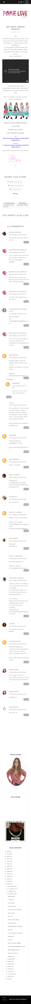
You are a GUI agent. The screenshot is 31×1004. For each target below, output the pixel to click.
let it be (10, 916)
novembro (11, 889)
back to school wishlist (14, 943)
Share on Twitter (17, 185)
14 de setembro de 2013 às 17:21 (17, 252)
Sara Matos (13, 355)
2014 (8, 881)
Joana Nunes (14, 669)
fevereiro (11, 974)
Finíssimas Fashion (16, 578)
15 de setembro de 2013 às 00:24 (17, 438)
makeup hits (11, 896)
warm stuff (11, 903)
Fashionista (13, 707)
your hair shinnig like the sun (16, 946)
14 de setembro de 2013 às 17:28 (17, 274)
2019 (8, 869)
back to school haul (13, 919)
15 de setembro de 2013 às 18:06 (17, 558)
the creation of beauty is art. (18, 310)
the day (10, 929)
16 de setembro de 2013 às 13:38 (17, 644)
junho (10, 964)
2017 (8, 874)
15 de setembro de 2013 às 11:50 (17, 477)
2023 (8, 859)
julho (9, 961)
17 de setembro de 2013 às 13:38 (17, 672)
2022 (8, 861)
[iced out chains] (15, 841)
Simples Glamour (15, 512)
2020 (8, 866)
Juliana (12, 623)
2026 (8, 851)
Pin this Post (16, 189)
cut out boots (12, 923)
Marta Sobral (14, 475)
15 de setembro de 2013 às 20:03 (17, 580)
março (10, 971)
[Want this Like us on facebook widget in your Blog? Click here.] (28, 1002)
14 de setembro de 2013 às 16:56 (17, 235)
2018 (8, 871)
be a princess (12, 906)
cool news (11, 899)
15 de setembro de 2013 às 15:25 (17, 514)
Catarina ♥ (13, 497)
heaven (10, 940)
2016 (8, 876)
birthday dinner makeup (15, 926)
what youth (11, 913)
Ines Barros (13, 538)
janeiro (10, 976)
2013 (8, 884)
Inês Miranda (14, 459)
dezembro (11, 886)
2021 (8, 864)
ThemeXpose (5, 999)
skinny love (11, 956)
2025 (8, 854)
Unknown (16, 383)
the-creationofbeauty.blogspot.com (18, 321)
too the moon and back (15, 909)
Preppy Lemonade (16, 556)
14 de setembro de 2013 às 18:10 (17, 335)
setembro (11, 894)
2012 (8, 979)
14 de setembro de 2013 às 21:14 (17, 405)
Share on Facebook (16, 182)
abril (9, 969)
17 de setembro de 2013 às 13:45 (17, 694)
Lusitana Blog (14, 641)
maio (9, 966)
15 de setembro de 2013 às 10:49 (17, 462)
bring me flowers (13, 953)
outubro (10, 891)
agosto (10, 959)
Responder (26, 242)
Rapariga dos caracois (18, 250)
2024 (8, 856)
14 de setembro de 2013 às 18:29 (17, 357)
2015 (8, 879)
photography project (14, 950)
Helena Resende (15, 232)
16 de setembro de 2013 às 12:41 (17, 626)
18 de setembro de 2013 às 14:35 (17, 709)
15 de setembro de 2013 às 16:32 (17, 541)
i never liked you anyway (15, 933)
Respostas (10, 379)
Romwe (19, 99)
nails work (11, 936)
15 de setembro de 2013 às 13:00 (17, 499)
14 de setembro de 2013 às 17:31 (17, 294)
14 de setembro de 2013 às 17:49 (17, 314)
